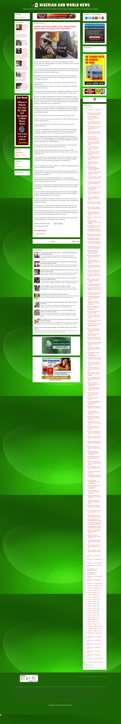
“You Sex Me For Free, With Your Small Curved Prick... (94, 423)
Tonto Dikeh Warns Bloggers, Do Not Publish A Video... (94, 222)
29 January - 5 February (93, 647)
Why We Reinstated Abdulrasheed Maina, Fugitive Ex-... (93, 453)
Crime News (86, 688)
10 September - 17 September (92, 573)
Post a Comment (40, 233)
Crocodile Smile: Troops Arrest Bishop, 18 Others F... (94, 231)
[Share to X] (58, 223)
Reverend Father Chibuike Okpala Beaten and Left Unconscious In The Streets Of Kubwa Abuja (22, 65)
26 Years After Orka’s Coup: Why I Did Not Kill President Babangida (22, 87)
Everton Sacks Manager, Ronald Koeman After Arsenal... (93, 330)
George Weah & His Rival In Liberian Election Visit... (93, 458)
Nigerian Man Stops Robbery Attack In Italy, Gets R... (93, 536)
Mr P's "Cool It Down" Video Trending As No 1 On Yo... (94, 512)
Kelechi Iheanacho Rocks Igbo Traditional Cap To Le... (93, 468)
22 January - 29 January (93, 651)
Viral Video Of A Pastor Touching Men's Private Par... (93, 349)
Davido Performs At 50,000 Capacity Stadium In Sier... (94, 325)
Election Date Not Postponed (65, 692)
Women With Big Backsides (86, 700)
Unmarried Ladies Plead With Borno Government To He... (94, 497)
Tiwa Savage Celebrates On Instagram (57, 700)
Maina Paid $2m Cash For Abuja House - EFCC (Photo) (94, 374)
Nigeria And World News (45, 688)
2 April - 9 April (91, 621)
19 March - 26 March (93, 626)
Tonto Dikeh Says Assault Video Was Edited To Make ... (93, 298)
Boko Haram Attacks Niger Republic (95, 690)
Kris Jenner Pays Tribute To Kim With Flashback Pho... (94, 546)
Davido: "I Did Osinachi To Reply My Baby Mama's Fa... (94, 433)
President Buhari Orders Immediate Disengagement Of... (93, 354)
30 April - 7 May (91, 612)
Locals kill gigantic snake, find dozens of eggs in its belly (55, 286)
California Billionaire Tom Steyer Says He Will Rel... (94, 516)
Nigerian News (24, 688)
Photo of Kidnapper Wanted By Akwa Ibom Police (94, 284)
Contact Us (19, 166)
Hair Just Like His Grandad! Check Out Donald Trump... (94, 173)
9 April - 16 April (91, 619)
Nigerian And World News (33, 688)
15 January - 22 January (93, 654)
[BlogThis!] (56, 223)
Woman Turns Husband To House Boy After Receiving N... (94, 487)
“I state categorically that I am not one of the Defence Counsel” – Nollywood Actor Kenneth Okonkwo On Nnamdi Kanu (22, 53)
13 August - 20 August (93, 585)
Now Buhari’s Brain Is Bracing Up (84, 696)
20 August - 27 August (93, 583)
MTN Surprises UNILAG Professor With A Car (24, 696)
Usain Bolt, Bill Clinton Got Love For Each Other (94, 247)
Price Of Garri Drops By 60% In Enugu (93, 334)
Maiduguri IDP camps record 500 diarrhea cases (21, 36)
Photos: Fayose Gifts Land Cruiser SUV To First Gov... (94, 257)
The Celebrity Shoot (25, 690)
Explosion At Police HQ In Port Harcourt (96, 692)
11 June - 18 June (92, 599)
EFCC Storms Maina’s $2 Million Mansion (93, 312)
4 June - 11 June (91, 601)
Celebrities (54, 688)
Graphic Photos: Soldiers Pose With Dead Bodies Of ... (94, 208)
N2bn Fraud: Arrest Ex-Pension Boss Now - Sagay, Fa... (93, 394)
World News (69, 688)
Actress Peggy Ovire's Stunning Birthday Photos (94, 519)
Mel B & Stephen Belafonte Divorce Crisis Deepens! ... (94, 243)
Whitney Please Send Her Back (73, 700)
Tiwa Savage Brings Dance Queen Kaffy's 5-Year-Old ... (94, 379)
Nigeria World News (35, 690)
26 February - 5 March (93, 633)
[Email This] (54, 223)
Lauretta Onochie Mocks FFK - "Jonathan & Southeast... (93, 308)
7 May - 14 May (91, 610)
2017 (87, 107)
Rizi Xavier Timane (90, 698)
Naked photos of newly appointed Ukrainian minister (54, 294)
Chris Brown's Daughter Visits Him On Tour (34, 692)
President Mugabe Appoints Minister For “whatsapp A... (94, 443)
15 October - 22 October (93, 555)
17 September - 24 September (92, 569)
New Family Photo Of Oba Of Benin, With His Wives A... (94, 359)
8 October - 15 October (93, 559)
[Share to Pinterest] (62, 223)
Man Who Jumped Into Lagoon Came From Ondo (93, 148)
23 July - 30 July (91, 592)
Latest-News (45, 226)
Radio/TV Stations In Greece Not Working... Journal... (93, 118)
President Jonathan (35, 698)
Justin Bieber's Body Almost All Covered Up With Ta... (94, 523)
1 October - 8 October (93, 563)
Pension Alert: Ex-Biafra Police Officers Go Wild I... (93, 507)
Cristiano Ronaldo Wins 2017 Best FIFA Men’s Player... (93, 213)
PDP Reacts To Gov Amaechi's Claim (22, 698)
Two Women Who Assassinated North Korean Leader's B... (93, 138)
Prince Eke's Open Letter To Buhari (78, 698)
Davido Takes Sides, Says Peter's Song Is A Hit (93, 271)
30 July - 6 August (92, 590)
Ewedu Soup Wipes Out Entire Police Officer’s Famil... (93, 198)
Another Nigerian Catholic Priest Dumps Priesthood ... (94, 477)
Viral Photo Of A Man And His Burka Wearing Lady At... (94, 339)
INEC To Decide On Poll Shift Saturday (53, 694)
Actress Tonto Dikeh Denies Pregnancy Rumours (56, 690)
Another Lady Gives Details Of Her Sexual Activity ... (94, 113)
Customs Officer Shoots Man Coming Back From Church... (94, 364)
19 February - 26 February (94, 636)
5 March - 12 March (92, 630)
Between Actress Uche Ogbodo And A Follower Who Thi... (93, 418)
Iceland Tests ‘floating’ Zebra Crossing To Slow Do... (94, 448)
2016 (87, 665)
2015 (87, 667)
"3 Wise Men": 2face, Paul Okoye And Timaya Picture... (94, 428)
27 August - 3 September (94, 579)
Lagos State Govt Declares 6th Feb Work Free (89, 694)
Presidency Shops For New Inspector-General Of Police (94, 344)
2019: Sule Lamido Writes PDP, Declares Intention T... (94, 203)
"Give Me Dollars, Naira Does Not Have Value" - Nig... (94, 369)
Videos (96, 688)
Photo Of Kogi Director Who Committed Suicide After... (94, 158)
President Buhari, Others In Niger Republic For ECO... (94, 128)
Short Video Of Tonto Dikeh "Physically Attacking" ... (94, 293)
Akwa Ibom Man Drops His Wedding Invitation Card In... (94, 289)
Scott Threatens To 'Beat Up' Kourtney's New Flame (93, 153)
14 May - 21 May (91, 608)
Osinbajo (43, 690)
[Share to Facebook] (60, 223)
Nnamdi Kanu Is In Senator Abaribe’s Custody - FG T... (94, 438)
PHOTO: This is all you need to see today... (25, 42)
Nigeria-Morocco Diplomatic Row (69, 696)
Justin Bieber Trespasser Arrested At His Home (93, 238)
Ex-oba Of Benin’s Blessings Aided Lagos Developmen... (93, 482)
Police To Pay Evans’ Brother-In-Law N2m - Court (93, 163)
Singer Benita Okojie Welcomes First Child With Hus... (93, 303)
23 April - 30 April (91, 615)
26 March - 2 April (92, 624)
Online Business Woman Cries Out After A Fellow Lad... (94, 267)
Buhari (74, 688)
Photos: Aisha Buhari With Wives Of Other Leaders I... (94, 551)
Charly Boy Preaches (19, 692)
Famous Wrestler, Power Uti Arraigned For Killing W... (94, 133)
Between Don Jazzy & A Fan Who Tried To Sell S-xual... (94, 275)
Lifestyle (60, 688)
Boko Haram (92, 688)
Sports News (80, 688)
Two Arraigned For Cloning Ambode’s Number (94, 226)
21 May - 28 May (91, 606)
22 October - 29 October (93, 109)
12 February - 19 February (94, 640)
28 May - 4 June (91, 603)
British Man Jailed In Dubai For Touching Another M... (94, 193)
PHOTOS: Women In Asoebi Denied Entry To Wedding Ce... (93, 384)
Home (53, 241)
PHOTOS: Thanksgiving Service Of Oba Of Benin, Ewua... (94, 463)
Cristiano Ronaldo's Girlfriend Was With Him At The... (94, 262)
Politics (64, 688)
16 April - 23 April (91, 617)
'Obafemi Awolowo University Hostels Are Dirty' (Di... (93, 413)
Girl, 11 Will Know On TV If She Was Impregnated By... (94, 123)
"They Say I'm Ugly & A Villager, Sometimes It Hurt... (93, 502)
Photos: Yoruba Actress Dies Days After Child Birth (93, 143)
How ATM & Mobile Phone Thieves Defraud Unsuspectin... (94, 188)
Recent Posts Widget (102, 50)
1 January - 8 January (93, 662)
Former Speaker (18, 694)
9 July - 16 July (91, 597)
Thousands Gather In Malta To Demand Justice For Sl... (94, 178)
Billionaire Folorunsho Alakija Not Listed (77, 690)
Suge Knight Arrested (20, 700)
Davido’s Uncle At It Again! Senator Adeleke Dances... (94, 531)
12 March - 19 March (93, 628)
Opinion (100, 688)
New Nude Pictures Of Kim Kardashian (43, 696)
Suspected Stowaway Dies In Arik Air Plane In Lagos (36, 700)
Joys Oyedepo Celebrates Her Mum (70, 694)
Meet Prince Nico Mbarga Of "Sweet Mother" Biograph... (93, 403)
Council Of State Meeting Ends (52, 692)
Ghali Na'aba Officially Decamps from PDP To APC (33, 694)
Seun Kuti (97, 698)
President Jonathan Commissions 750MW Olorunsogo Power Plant (55, 698)
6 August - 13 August (92, 588)
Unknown (20, 152)
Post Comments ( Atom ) (60, 246)
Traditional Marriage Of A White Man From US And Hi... (94, 408)
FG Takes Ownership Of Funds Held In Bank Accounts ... (93, 492)
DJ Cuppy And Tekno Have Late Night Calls (94, 321)
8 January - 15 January (93, 658)
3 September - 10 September (95, 576)
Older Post (75, 241)
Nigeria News (17, 690)
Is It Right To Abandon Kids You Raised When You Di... (94, 183)
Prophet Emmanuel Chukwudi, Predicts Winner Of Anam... (92, 252)
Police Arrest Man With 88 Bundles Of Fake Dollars (94, 235)
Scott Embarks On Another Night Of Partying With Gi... (94, 541)
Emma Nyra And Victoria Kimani (80, 692)
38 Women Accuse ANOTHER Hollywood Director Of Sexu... (93, 168)
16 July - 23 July (91, 594)
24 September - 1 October (94, 565)
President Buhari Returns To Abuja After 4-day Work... (93, 389)
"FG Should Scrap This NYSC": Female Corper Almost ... (93, 316)
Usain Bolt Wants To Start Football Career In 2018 (94, 527)
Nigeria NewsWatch (57, 696)
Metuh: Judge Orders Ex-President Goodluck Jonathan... (93, 280)
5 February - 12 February (94, 644)
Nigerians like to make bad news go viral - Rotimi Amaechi (22, 28)
